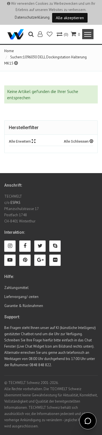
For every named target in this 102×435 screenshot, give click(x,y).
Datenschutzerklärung (32, 17)
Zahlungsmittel (16, 287)
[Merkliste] (50, 34)
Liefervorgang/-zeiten (21, 296)
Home (9, 50)
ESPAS (15, 202)
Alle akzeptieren (70, 17)
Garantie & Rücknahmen (23, 305)
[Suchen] (31, 34)
